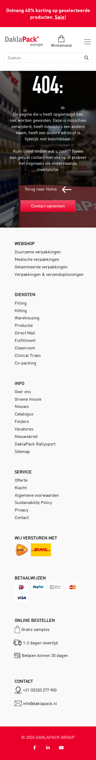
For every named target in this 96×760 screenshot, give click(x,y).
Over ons (23, 391)
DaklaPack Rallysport (35, 444)
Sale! (60, 17)
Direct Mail (25, 332)
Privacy (21, 510)
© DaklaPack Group (48, 737)
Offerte (21, 480)
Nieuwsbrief (26, 436)
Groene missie (28, 399)
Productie (24, 325)
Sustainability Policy (33, 502)
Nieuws (22, 406)
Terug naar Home (41, 189)
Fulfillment (25, 340)
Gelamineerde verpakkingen (41, 266)
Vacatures (24, 429)
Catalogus (24, 413)
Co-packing (25, 363)
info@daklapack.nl (40, 703)
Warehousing (27, 317)
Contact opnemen (48, 206)
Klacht (21, 487)
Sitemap (22, 451)
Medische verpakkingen (37, 259)
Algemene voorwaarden (37, 495)
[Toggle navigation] (86, 41)
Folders (22, 421)
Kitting (21, 310)
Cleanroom (25, 347)
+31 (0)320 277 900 (40, 690)
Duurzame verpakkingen (38, 251)
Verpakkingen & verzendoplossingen (49, 274)
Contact (22, 517)
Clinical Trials (28, 355)
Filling (21, 303)
